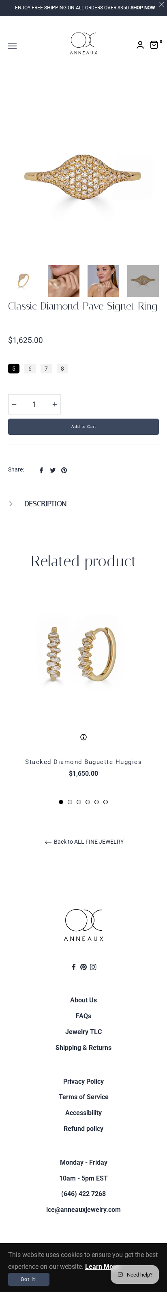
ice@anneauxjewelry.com (83, 1209)
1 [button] (61, 802)
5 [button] (96, 802)
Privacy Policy (83, 1081)
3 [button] (79, 802)
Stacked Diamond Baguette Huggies (83, 762)
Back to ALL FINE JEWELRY (88, 841)
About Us (83, 1000)
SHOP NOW (143, 8)
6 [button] (105, 802)
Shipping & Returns (83, 1048)
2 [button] (70, 802)
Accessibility (83, 1113)
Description (44, 503)
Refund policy (83, 1129)
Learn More (102, 1266)
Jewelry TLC (83, 1032)
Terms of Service (84, 1097)
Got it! (29, 1279)
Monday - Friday (83, 1162)
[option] (83, 698)
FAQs (83, 1016)
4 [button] (88, 802)
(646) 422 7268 (83, 1194)
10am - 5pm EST (83, 1178)
